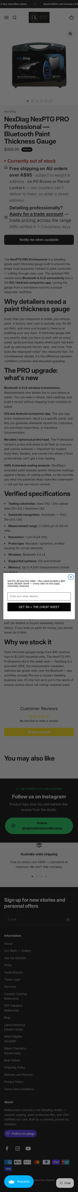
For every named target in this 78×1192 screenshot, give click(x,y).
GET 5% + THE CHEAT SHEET (39, 606)
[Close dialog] (71, 577)
